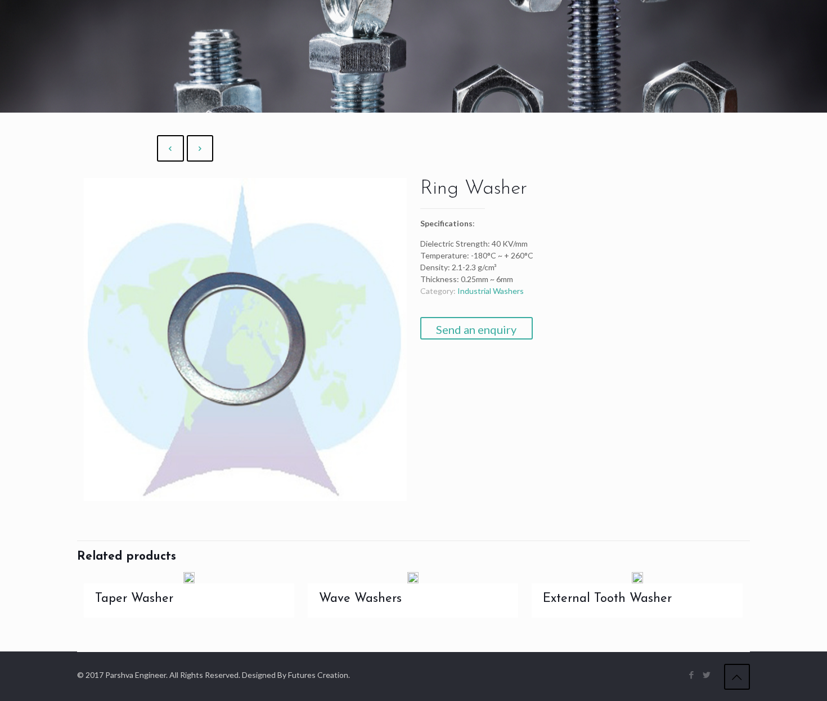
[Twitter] (707, 674)
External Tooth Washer (607, 598)
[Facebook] (692, 674)
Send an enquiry (476, 329)
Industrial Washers (490, 291)
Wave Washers (360, 598)
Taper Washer (134, 598)
